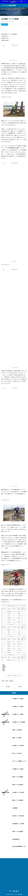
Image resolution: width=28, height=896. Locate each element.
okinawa (11, 680)
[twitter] (11, 891)
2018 (3, 680)
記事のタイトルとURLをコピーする (14, 675)
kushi (7, 680)
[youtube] (16, 891)
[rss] (18, 891)
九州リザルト (4, 24)
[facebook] (14, 891)
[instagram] (9, 891)
